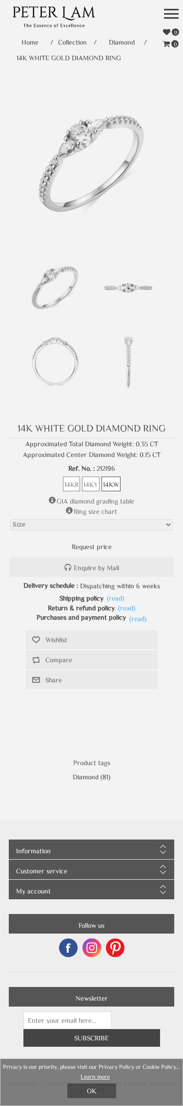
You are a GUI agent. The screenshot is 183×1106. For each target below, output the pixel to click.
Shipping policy (81, 598)
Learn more (95, 1076)
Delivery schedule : (50, 585)
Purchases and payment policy (81, 617)
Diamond (86, 776)
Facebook (68, 947)
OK (91, 1090)
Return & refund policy (81, 607)
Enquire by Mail (96, 567)
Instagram (91, 947)
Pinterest (115, 947)
